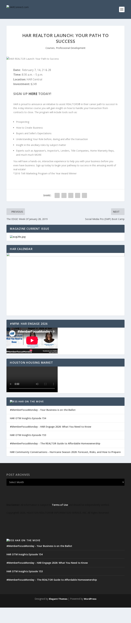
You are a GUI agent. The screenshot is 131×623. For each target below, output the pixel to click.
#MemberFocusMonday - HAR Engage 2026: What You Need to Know (50, 426)
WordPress (90, 598)
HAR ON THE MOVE (31, 401)
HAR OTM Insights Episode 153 (28, 435)
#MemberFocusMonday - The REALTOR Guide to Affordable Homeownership (55, 443)
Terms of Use (60, 504)
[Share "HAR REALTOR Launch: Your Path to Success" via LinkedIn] (70, 195)
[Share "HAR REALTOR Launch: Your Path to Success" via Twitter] (64, 195)
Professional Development (70, 48)
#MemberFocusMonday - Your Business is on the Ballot (43, 409)
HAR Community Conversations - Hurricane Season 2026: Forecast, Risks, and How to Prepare (65, 452)
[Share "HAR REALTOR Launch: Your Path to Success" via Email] (77, 195)
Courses (50, 48)
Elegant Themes (58, 598)
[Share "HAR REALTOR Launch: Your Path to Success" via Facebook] (57, 195)
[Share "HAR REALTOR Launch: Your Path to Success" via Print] (84, 195)
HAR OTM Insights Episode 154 (28, 418)
